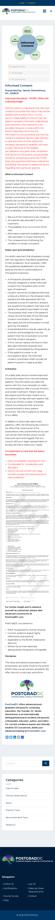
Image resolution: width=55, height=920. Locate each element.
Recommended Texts (17, 817)
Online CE (8, 884)
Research (10, 825)
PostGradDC (17, 73)
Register (32, 3)
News (8, 803)
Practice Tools (13, 810)
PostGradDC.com (14, 617)
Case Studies (12, 788)
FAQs (6, 900)
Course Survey (11, 896)
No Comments (18, 79)
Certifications (10, 888)
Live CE (32, 884)
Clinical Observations (16, 795)
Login (22, 3)
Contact (33, 896)
